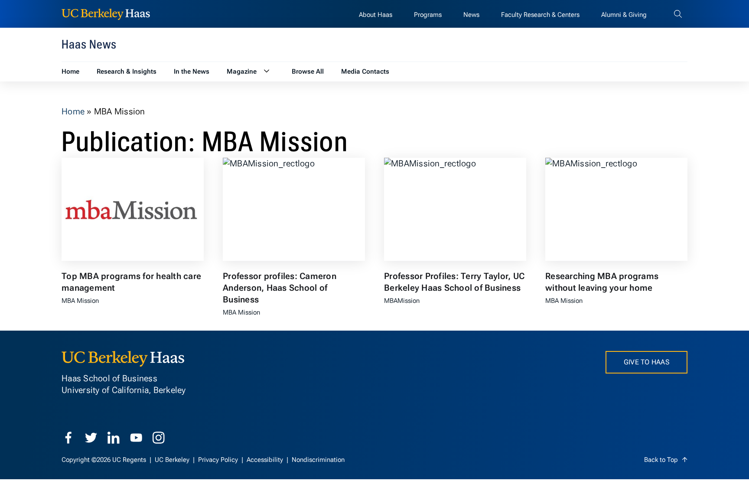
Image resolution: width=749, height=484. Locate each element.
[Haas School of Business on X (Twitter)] (91, 438)
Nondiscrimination (318, 460)
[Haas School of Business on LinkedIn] (113, 438)
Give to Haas (646, 362)
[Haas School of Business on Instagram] (159, 438)
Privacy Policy (219, 460)
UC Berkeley (173, 460)
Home (73, 111)
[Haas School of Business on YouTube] (136, 438)
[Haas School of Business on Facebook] (68, 438)
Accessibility (266, 460)
